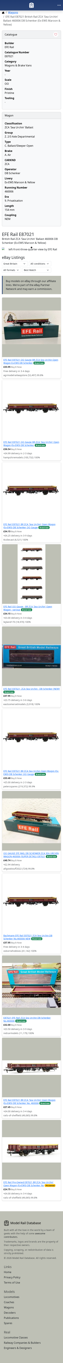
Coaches (9, 1302)
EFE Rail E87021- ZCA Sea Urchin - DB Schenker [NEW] (31, 688)
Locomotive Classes (16, 1337)
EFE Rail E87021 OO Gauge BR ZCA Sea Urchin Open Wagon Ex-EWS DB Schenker (30, 361)
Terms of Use (12, 1282)
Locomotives (11, 1297)
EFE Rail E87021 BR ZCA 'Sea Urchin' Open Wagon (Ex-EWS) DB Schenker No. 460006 (29, 1101)
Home (7, 1272)
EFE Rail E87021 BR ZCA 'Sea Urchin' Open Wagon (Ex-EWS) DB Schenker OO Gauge (29, 526)
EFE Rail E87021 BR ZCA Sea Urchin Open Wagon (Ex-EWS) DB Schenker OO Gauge (31, 772)
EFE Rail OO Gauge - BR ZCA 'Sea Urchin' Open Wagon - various (27, 608)
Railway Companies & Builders (22, 1343)
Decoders (10, 1312)
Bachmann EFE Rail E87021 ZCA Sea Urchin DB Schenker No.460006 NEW (27, 937)
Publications (11, 1318)
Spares (8, 1323)
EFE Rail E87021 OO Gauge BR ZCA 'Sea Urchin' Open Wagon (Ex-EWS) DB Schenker (31, 443)
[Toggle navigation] (59, 5)
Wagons (13, 12)
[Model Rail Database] (31, 5)
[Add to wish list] (55, 34)
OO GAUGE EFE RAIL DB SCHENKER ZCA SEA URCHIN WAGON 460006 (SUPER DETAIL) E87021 (31, 855)
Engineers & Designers (18, 1348)
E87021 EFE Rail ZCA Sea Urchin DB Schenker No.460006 (27, 1019)
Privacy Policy (12, 1277)
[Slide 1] (31, 247)
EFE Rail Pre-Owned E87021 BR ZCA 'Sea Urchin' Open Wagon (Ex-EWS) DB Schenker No (28, 1184)
